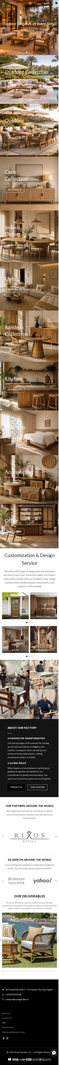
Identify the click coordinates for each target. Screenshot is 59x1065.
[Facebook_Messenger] (54, 1052)
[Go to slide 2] (29, 52)
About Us (6, 1013)
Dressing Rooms (43, 649)
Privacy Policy (8, 1027)
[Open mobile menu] (3, 4)
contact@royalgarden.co (17, 999)
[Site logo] (29, 3)
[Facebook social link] (3, 1038)
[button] (2, 27)
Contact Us (7, 1018)
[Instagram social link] (7, 1038)
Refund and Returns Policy (13, 1032)
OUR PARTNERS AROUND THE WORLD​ (30, 806)
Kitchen (15, 649)
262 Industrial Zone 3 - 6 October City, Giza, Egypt (29, 989)
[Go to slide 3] (32, 52)
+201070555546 (13, 994)
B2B (4, 1022)
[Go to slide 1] (26, 52)
